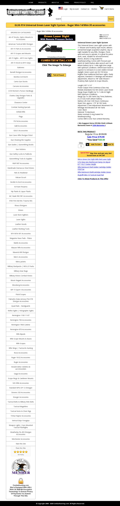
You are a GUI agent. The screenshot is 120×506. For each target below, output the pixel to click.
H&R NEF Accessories (20, 163)
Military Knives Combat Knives (20, 276)
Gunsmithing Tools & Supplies (20, 159)
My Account (74, 9)
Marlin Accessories (21, 243)
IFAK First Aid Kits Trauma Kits (20, 201)
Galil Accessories (20, 126)
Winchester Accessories (21, 439)
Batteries (20, 67)
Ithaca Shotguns (21, 205)
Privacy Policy (80, 2)
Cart (106, 9)
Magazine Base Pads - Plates (21, 238)
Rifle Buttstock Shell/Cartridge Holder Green (94, 172)
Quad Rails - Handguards (20, 306)
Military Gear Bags (21, 271)
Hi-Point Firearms (20, 187)
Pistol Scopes (21, 294)
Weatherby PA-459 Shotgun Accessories (20, 433)
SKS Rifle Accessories (21, 383)
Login (65, 9)
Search (111, 19)
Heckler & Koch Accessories (20, 182)
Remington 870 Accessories (20, 329)
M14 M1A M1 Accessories (21, 233)
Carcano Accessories (21, 86)
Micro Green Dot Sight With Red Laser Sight (94, 159)
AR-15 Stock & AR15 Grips (21, 63)
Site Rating (21, 454)
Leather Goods (20, 224)
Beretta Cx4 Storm (21, 77)
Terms (66, 2)
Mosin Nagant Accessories (21, 280)
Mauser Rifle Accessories (20, 247)
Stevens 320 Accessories (20, 392)
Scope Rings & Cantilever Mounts (20, 378)
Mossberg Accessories (20, 285)
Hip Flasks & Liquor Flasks (21, 191)
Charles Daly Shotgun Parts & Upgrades (20, 96)
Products (42, 2)
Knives (20, 210)
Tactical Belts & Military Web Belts (21, 402)
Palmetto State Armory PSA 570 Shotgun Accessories (21, 300)
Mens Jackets (21, 261)
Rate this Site (21, 444)
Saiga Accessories (21, 374)
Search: (58, 19)
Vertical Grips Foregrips (21, 420)
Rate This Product (87, 131)
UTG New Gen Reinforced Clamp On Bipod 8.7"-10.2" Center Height (94, 163)
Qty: (81, 142)
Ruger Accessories (21, 362)
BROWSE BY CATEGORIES (21, 32)
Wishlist (94, 9)
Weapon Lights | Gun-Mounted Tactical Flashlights (21, 426)
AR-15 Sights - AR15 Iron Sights (21, 58)
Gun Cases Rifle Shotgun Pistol (20, 135)
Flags (21, 116)
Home (31, 2)
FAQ (92, 2)
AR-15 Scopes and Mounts (21, 53)
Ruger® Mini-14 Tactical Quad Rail (91, 175)
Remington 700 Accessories (20, 320)
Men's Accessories (21, 257)
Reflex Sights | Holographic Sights (21, 311)
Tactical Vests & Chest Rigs (20, 411)
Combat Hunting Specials (20, 107)
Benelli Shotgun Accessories (20, 72)
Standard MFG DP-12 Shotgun (20, 388)
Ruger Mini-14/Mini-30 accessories (20, 368)
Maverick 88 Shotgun (21, 252)
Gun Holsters (21, 149)
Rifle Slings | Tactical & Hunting (21, 348)
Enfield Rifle (20, 112)
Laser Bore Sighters (20, 215)
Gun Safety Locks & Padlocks (21, 154)
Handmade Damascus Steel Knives (21, 168)
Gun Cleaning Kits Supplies (21, 140)
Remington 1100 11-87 (20, 315)
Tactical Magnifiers (21, 406)
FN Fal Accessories (21, 121)
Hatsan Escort (20, 177)
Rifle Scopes (20, 343)
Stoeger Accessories (20, 397)
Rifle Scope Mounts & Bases (21, 339)
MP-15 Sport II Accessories (21, 290)
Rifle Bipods (20, 334)
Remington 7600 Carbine (20, 325)
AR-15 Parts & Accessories (21, 49)
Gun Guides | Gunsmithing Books (21, 144)
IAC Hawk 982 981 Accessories (20, 196)
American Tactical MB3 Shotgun (21, 44)
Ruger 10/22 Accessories (20, 357)
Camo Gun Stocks (21, 81)
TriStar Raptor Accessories (21, 416)
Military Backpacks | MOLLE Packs (21, 266)
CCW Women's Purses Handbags (20, 91)
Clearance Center (20, 102)
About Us (55, 2)
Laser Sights (20, 219)
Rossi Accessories (21, 353)
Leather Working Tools (20, 229)
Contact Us (85, 9)
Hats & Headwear (21, 173)
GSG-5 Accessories (21, 130)
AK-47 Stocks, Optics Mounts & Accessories (21, 38)
